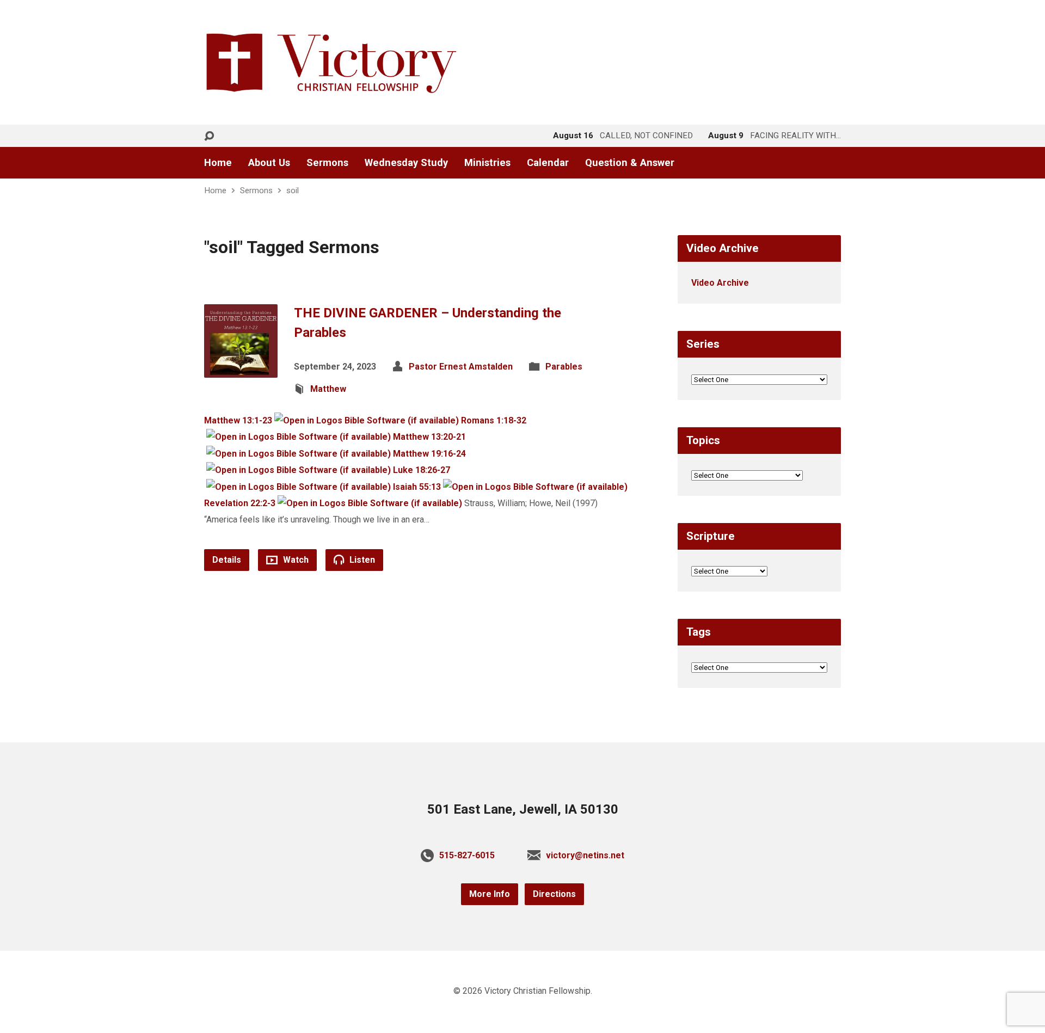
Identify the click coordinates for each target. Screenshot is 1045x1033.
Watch (295, 560)
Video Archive (720, 283)
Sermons (327, 163)
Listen (361, 560)
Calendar (548, 163)
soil (292, 190)
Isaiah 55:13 (417, 487)
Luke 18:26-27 (421, 470)
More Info (489, 894)
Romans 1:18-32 (493, 420)
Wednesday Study (406, 163)
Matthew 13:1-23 (238, 420)
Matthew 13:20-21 (429, 437)
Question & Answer (629, 163)
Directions (554, 894)
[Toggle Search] (209, 136)
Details (226, 560)
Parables (563, 366)
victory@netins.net (585, 855)
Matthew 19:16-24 (429, 453)
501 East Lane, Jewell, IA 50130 (522, 809)
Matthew (328, 389)
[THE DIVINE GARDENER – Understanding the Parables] (241, 369)
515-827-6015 (467, 855)
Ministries (487, 163)
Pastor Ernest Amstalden (461, 366)
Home (218, 163)
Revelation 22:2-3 (239, 503)
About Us (269, 163)
